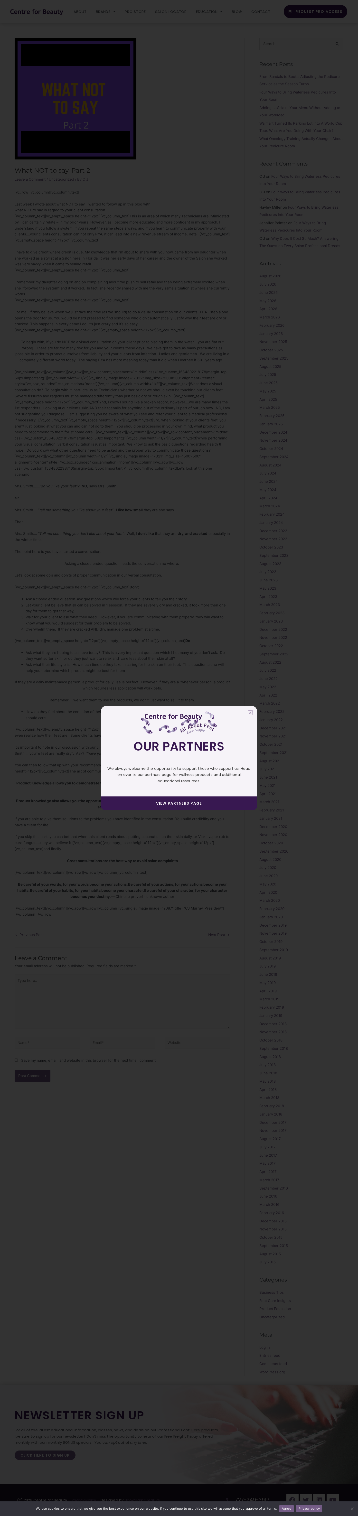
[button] (250, 713)
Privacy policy (309, 1508)
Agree (286, 1508)
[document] (179, 758)
